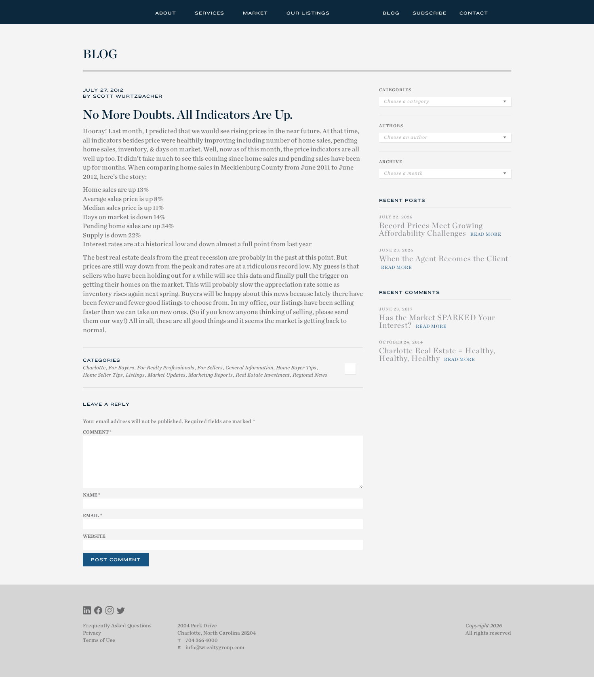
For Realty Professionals (165, 368)
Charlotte (94, 368)
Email (92, 515)
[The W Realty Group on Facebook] (98, 611)
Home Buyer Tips (296, 368)
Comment (97, 432)
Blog (391, 13)
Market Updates (166, 375)
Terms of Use (99, 640)
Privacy (92, 633)
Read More (485, 234)
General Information (249, 368)
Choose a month (403, 173)
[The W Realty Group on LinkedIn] (87, 611)
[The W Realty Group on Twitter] (121, 611)
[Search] (502, 12)
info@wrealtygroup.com (214, 647)
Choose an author (406, 137)
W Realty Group (112, 12)
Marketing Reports (210, 375)
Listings (135, 375)
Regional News (310, 375)
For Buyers (121, 368)
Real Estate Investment (263, 375)
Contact (473, 13)
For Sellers (210, 368)
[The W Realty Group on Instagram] (109, 611)
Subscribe (430, 13)
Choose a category (406, 101)
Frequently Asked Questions (117, 626)
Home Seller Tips (103, 375)
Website (94, 536)
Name (91, 495)
